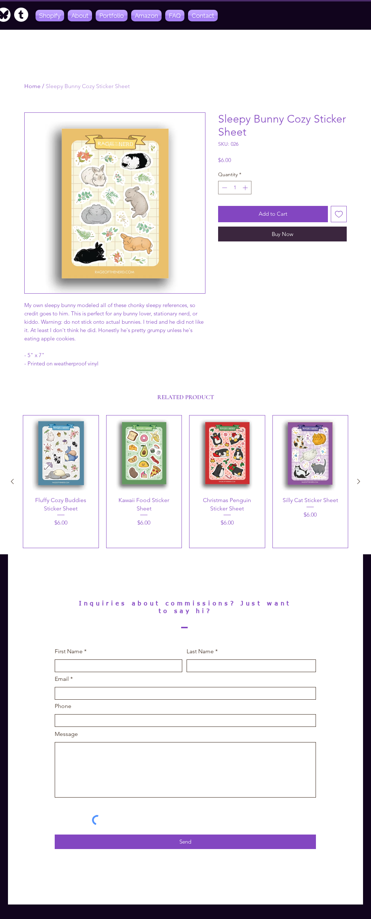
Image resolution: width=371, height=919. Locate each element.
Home (32, 86)
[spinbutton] (234, 187)
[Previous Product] (12, 481)
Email (62, 679)
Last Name (200, 651)
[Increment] (245, 187)
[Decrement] (223, 187)
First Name (69, 651)
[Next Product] (358, 481)
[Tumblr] (21, 15)
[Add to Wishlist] (339, 214)
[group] (185, 481)
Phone (63, 706)
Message (66, 734)
